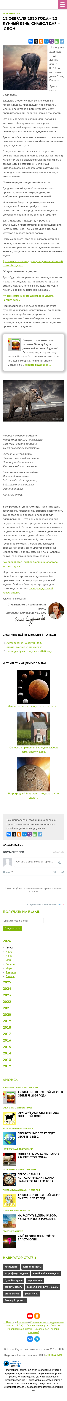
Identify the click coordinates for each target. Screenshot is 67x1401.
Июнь (9, 955)
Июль (9, 951)
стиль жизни (12, 1293)
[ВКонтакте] (30, 41)
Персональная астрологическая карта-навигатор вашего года (36, 1178)
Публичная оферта (37, 1325)
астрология (11, 1266)
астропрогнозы (32, 1266)
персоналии (35, 1280)
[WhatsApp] (57, 41)
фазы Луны (31, 1293)
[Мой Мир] (46, 41)
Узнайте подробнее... (38, 364)
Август (9, 947)
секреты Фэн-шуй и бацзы (42, 1286)
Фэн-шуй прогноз (15, 1300)
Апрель (10, 963)
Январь (10, 976)
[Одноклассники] (41, 41)
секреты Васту (13, 1286)
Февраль (11, 972)
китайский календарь (46, 1273)
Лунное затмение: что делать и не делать (33, 706)
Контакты (22, 1322)
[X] (36, 41)
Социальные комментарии (45, 905)
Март (9, 968)
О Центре (9, 1322)
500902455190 (54, 1355)
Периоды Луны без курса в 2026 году (29, 651)
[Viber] (51, 41)
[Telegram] (62, 41)
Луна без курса (14, 1280)
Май (8, 959)
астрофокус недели (16, 1273)
